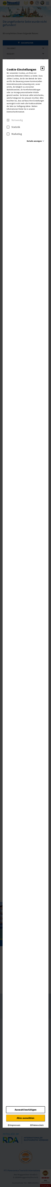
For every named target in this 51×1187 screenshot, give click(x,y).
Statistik (15, 127)
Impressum (15, 1125)
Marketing (16, 134)
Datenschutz (38, 1125)
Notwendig (17, 120)
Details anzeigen (34, 141)
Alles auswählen (25, 1118)
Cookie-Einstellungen (21, 69)
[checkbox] (8, 120)
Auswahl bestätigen (25, 1109)
